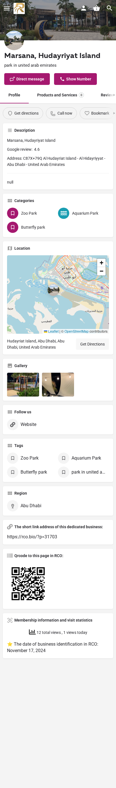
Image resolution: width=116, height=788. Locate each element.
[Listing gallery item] (23, 385)
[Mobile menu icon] (7, 8)
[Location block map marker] (53, 290)
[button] (58, 294)
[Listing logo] (14, 40)
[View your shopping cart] (96, 8)
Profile (14, 95)
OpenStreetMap (76, 331)
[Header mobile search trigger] (109, 8)
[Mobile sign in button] (83, 8)
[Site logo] (20, 8)
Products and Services (59, 95)
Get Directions (92, 344)
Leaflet (53, 331)
